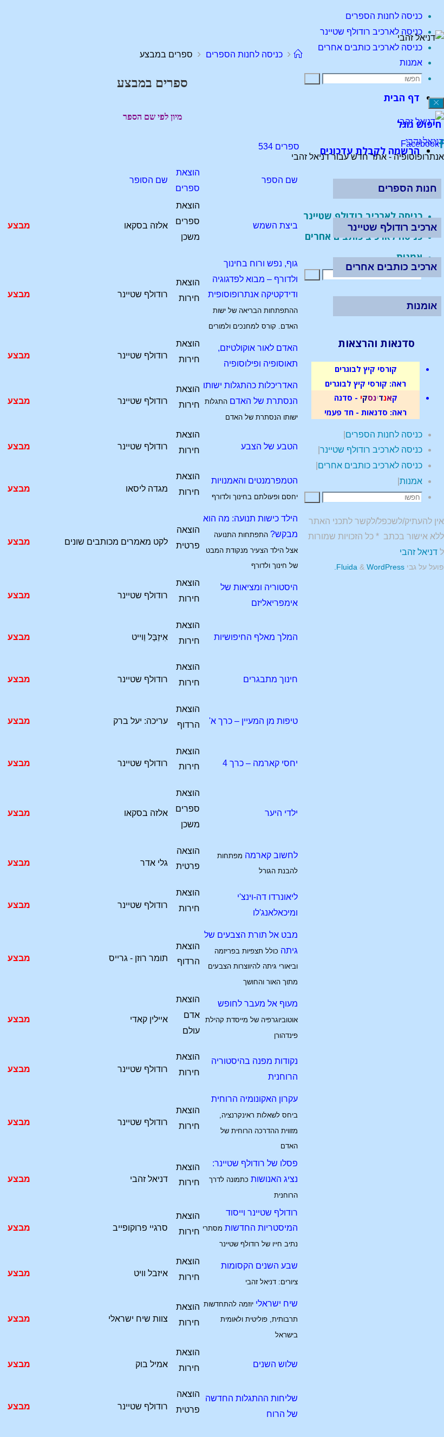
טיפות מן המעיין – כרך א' (253, 721)
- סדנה (346, 397)
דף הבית (401, 97)
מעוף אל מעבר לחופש (258, 1003)
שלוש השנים (275, 1364)
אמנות (411, 481)
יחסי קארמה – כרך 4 (260, 763)
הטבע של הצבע (269, 446)
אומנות (422, 306)
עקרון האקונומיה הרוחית (254, 1098)
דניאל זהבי (419, 552)
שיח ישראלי (277, 1303)
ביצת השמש (275, 225)
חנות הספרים (407, 188)
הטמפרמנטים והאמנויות (254, 480)
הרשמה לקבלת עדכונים (370, 150)
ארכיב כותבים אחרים (391, 267)
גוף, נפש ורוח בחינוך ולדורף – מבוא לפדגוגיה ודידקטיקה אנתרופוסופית (253, 279)
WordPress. (369, 567)
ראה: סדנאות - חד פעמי (365, 412)
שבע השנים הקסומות (259, 1265)
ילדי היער (281, 813)
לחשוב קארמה (271, 855)
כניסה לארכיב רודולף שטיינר (371, 449)
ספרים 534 (278, 146)
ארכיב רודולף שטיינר (392, 227)
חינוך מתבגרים (270, 679)
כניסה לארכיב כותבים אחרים (370, 465)
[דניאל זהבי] (420, 121)
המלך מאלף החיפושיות (256, 637)
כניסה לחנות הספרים (244, 54)
